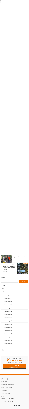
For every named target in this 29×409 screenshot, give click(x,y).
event (3, 346)
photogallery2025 (8, 301)
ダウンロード (4, 396)
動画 (3, 350)
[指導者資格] (4, 390)
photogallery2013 (8, 340)
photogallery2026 (8, 298)
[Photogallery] (6, 256)
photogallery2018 (8, 324)
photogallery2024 (8, 304)
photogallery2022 (8, 311)
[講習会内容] (4, 381)
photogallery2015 (8, 333)
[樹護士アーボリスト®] (6, 387)
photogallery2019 (8, 321)
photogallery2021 (8, 314)
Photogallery (6, 295)
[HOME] (3, 376)
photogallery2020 (8, 317)
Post (3, 288)
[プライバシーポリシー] (7, 401)
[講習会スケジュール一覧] (7, 384)
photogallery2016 (8, 330)
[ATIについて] (4, 379)
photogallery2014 (8, 337)
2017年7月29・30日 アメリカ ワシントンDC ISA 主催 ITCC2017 (9, 268)
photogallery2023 (8, 308)
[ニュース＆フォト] (5, 393)
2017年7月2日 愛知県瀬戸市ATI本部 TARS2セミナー (20, 256)
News (4, 291)
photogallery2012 (8, 343)
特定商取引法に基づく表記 (7, 398)
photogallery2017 (8, 327)
